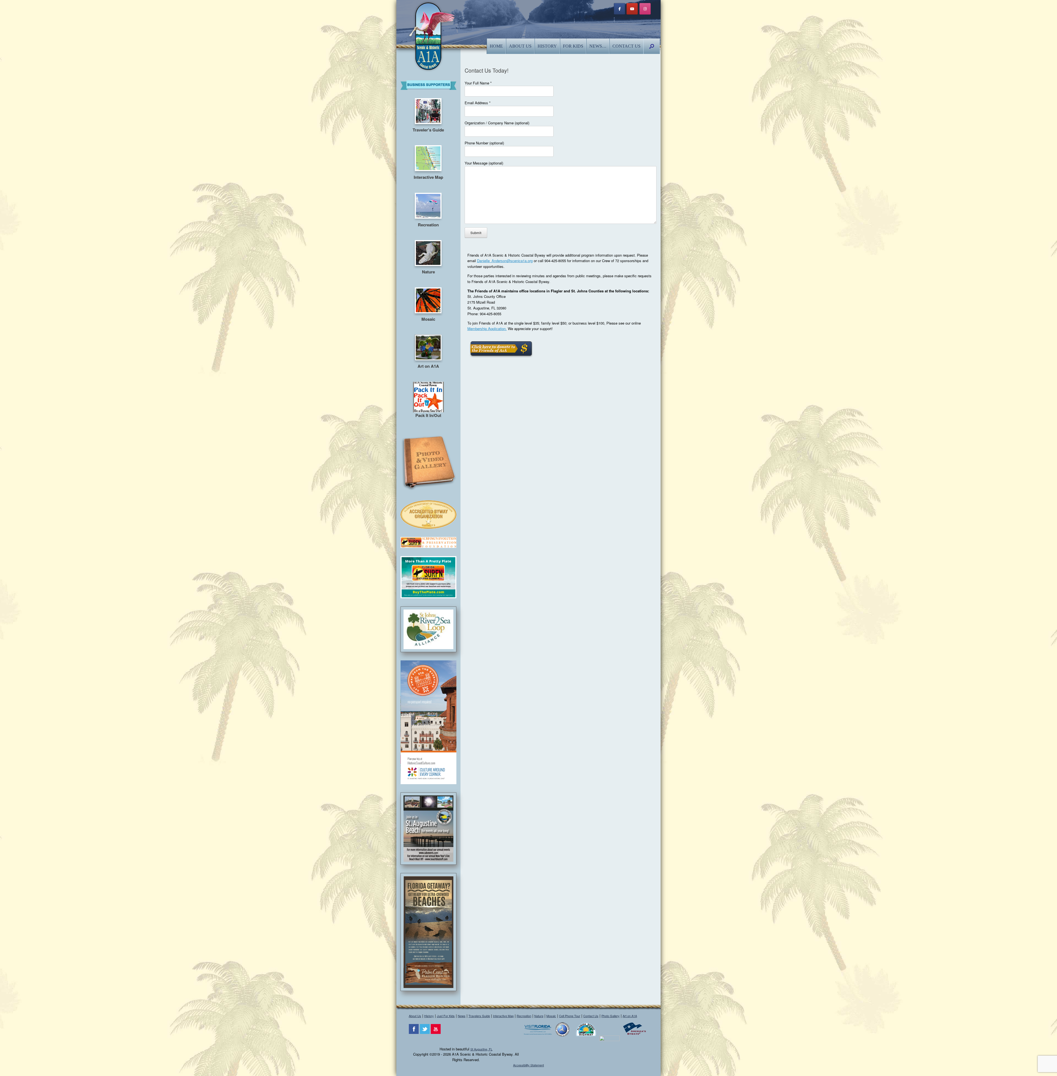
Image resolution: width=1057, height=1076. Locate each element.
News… (597, 46)
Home (496, 46)
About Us (520, 46)
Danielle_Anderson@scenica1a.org (505, 260)
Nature (538, 1016)
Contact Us (626, 46)
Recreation (524, 1016)
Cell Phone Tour (569, 1016)
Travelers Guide (479, 1016)
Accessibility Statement (528, 1065)
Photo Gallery (610, 1016)
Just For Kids (446, 1016)
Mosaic (551, 1016)
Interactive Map (503, 1016)
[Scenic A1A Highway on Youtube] (632, 9)
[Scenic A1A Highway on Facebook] (619, 9)
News (461, 1016)
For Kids (573, 46)
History (547, 46)
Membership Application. (487, 328)
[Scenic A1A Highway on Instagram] (645, 9)
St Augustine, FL (481, 1049)
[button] (652, 46)
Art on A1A (630, 1016)
